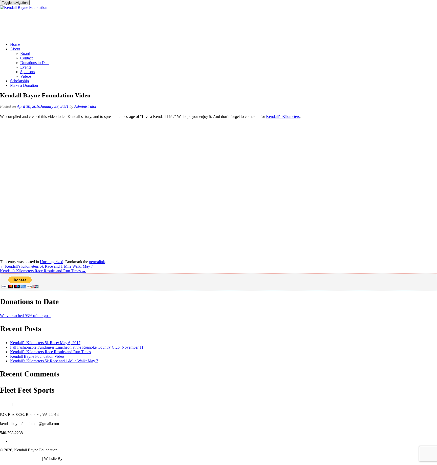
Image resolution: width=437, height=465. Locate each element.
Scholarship (19, 81)
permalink (97, 262)
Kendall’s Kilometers (283, 116)
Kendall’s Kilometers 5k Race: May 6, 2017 (45, 343)
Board (25, 53)
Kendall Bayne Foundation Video (37, 356)
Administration (12, 458)
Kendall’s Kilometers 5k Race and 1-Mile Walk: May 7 (46, 266)
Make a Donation (24, 85)
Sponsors (27, 72)
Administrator (85, 106)
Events (25, 67)
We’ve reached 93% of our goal (25, 315)
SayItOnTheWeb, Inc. (82, 458)
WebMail (34, 458)
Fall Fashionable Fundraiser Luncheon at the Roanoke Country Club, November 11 (76, 347)
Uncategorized (51, 262)
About (15, 49)
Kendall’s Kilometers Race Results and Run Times (43, 271)
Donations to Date (34, 62)
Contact (26, 58)
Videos (25, 76)
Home (15, 44)
